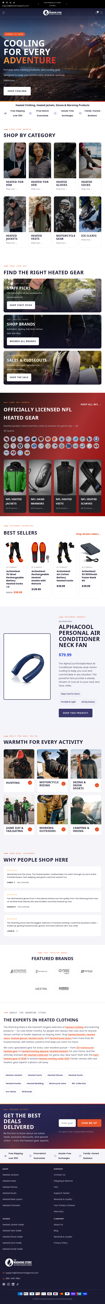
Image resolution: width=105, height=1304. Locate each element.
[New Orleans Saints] (62, 446)
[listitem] (52, 4)
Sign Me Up (89, 1123)
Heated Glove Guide (13, 1236)
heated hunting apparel (35, 1051)
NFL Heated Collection (36, 1054)
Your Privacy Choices (64, 1205)
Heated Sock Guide (12, 1242)
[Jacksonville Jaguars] (6, 446)
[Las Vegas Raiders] (20, 446)
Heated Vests (35, 1075)
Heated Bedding (35, 1083)
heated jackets (77, 1034)
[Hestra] (41, 989)
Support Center (62, 1193)
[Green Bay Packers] (82, 439)
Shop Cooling (17, 91)
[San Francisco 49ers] (96, 446)
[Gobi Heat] (64, 971)
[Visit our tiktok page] (14, 2)
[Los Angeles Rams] (34, 446)
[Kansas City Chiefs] (13, 446)
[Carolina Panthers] (34, 439)
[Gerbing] (41, 971)
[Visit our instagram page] (7, 2)
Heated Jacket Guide (13, 1224)
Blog (56, 1230)
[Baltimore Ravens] (20, 439)
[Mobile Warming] (64, 989)
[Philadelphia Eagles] (82, 446)
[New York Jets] (75, 446)
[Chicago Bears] (41, 439)
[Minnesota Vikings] (48, 446)
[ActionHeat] (18, 971)
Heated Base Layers (12, 1199)
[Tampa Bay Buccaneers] (13, 453)
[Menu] (3, 12)
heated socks (36, 1038)
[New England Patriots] (55, 446)
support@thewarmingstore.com (15, 6)
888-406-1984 (13, 1278)
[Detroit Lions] (75, 439)
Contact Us (59, 1174)
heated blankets (59, 1051)
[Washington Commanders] (27, 453)
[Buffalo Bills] (27, 439)
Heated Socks (76, 1075)
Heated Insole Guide (13, 1249)
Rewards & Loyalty (63, 1199)
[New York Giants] (68, 446)
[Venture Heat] (86, 971)
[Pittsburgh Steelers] (89, 446)
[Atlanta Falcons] (13, 439)
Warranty (59, 1211)
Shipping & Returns (63, 1180)
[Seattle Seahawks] (6, 453)
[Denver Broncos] (68, 439)
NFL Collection (79, 1083)
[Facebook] (4, 1284)
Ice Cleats (11, 1091)
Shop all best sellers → (88, 534)
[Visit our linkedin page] (10, 2)
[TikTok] (17, 1284)
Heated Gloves (55, 1075)
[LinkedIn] (13, 1284)
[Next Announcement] (66, 4)
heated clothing (74, 1027)
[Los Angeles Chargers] (27, 446)
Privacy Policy (61, 1242)
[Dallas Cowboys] (62, 439)
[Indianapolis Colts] (96, 439)
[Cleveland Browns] (55, 439)
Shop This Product (75, 713)
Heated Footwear (11, 1205)
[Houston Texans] (89, 439)
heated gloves (19, 1038)
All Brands (27, 1091)
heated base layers (61, 1038)
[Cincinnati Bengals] (48, 439)
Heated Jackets (14, 1075)
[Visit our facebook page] (3, 2)
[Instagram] (8, 1284)
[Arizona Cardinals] (6, 439)
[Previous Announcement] (38, 4)
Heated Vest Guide (12, 1230)
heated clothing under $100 (54, 1058)
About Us (58, 1224)
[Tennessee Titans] (20, 453)
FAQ (56, 1187)
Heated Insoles (13, 1083)
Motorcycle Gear (57, 1083)
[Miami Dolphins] (41, 446)
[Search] (101, 12)
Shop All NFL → (91, 404)
